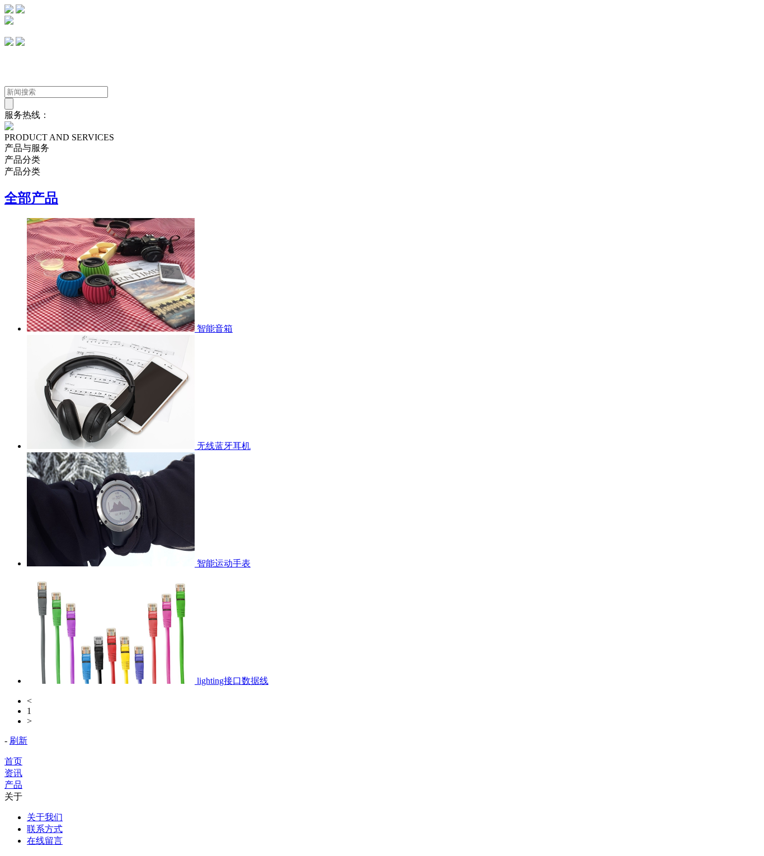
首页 (13, 761)
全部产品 (31, 198)
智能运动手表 (223, 563)
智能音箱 (214, 328)
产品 (13, 784)
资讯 (13, 773)
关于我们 (45, 817)
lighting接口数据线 (231, 680)
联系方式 (45, 829)
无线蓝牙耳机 (223, 446)
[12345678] (8, 43)
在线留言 (45, 840)
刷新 (18, 740)
